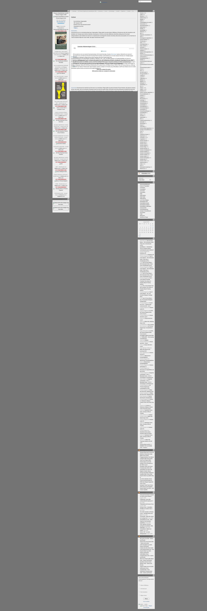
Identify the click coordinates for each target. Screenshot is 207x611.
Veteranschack (143, 162)
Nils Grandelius (144, 592)
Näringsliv (142, 83)
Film (141, 36)
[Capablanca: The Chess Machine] (61, 49)
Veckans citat (143, 143)
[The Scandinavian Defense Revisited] (61, 62)
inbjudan (142, 50)
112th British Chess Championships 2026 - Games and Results (146, 556)
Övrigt (141, 87)
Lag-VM (142, 76)
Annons (141, 13)
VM (141, 165)
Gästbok (146, 340)
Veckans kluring (143, 148)
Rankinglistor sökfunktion (145, 206)
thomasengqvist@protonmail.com (61, 29)
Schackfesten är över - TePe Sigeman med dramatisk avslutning (146, 521)
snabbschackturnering (145, 120)
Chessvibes (142, 192)
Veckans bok (143, 142)
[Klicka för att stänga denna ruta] (68, 11)
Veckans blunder (143, 140)
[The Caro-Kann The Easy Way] (61, 99)
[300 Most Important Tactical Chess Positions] (61, 132)
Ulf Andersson (144, 588)
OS (140, 86)
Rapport (142, 97)
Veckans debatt (143, 145)
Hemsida (142, 47)
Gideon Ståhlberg (144, 585)
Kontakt (128, 11)
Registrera (123, 11)
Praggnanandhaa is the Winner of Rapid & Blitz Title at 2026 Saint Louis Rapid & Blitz (147, 459)
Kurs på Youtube (143, 73)
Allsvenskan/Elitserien (145, 184)
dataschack (142, 27)
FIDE (141, 193)
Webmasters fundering (145, 167)
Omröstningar (111, 11)
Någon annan (144, 595)
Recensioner (143, 98)
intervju (141, 53)
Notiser (73, 17)
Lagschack (142, 78)
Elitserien (142, 31)
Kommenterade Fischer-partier (146, 64)
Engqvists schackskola (145, 34)
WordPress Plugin (144, 217)
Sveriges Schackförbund (145, 129)
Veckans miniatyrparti (144, 150)
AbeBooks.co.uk (61, 196)
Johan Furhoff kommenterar (146, 55)
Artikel (141, 14)
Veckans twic (143, 159)
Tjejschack (142, 136)
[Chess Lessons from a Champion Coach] (61, 109)
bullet (141, 20)
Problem (142, 95)
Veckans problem (144, 151)
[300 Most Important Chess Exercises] (61, 121)
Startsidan (74, 11)
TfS (141, 132)
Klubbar (142, 59)
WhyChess (142, 215)
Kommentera (74, 30)
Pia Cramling (151, 324)
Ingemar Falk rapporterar (145, 52)
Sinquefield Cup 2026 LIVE (146, 469)
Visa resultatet (146, 601)
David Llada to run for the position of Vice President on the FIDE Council (146, 463)
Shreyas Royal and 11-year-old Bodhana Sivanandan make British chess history (147, 454)
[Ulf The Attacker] (61, 73)
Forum (105, 11)
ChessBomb (142, 189)
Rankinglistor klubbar (144, 204)
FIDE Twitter (142, 197)
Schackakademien (144, 209)
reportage (142, 100)
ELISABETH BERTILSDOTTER (147, 335)
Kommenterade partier (145, 67)
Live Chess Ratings (144, 200)
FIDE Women (143, 198)
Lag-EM (142, 75)
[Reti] (61, 163)
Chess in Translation (144, 186)
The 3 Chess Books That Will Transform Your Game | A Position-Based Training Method (146, 281)
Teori (141, 131)
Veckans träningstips (144, 157)
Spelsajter (142, 122)
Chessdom (142, 190)
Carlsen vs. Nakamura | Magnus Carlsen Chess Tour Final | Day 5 (146, 407)
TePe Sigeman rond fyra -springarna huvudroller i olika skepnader (146, 526)
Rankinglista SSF (144, 201)
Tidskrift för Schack (144, 134)
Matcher (142, 81)
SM (141, 118)
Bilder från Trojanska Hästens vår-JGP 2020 (146, 441)
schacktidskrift (143, 112)
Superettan (142, 126)
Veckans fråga (143, 146)
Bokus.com (62, 56)
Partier (141, 89)
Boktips (141, 19)
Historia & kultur (143, 48)
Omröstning (142, 84)
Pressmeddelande (144, 94)
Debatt (141, 28)
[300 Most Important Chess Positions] (61, 154)
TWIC (141, 214)
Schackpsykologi (143, 108)
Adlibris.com (65, 54)
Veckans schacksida (144, 153)
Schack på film (143, 207)
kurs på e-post (143, 72)
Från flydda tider (143, 44)
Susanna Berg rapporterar (146, 128)
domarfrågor (142, 30)
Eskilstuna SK (143, 253)
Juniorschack (143, 56)
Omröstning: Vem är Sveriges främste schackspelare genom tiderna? (147, 248)
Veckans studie (143, 156)
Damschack (142, 24)
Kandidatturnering (144, 58)
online (146, 173)
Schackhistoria (143, 103)
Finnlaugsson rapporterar (145, 38)
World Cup (142, 168)
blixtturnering (143, 17)
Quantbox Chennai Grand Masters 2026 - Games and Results (146, 563)
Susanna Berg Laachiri (145, 444)
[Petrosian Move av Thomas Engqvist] (61, 190)
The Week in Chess (144, 536)
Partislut (142, 90)
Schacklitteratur (143, 106)
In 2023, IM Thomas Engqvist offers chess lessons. (146, 312)
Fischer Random (143, 39)
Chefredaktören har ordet (145, 22)
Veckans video (143, 160)
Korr (141, 70)
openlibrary (142, 246)
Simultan (142, 115)
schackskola (142, 109)
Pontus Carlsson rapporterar (146, 92)
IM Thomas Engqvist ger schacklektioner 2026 (87, 11)
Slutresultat (142, 117)
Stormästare (142, 123)
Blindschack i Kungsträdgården (147, 360)
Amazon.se (62, 194)
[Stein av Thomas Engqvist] (61, 180)
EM (141, 33)
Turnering (142, 137)
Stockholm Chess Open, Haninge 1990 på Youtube (146, 412)
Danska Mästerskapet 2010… (87, 46)
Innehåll (117, 11)
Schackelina (143, 492)
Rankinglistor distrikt (144, 203)
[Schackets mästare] (61, 143)
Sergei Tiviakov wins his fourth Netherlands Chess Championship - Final (146, 568)
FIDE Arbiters (143, 195)
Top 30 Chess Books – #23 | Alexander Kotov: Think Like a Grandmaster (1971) (146, 264)
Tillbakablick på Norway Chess (147, 504)
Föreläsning (142, 41)
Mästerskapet (114, 54)
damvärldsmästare (144, 25)
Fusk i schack (143, 45)
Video (141, 164)
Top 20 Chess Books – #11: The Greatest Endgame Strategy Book (146, 300)
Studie (141, 125)
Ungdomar (142, 139)
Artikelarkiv (141, 178)
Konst (141, 69)
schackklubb (143, 104)
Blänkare (142, 16)
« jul (139, 235)
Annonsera (100, 11)
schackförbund (143, 101)
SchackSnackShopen (145, 111)
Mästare (142, 80)
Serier (141, 114)
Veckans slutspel (143, 154)
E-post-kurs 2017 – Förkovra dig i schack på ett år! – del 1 (146, 304)
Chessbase (142, 187)
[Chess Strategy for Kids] (61, 171)
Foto (141, 42)
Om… (133, 11)
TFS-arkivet (142, 212)
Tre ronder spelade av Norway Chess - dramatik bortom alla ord (146, 513)
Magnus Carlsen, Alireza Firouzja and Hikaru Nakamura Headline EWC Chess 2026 (147, 473)
